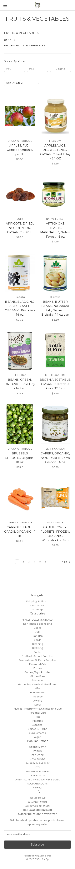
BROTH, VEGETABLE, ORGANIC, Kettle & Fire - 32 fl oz (55, 384)
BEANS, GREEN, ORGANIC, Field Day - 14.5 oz (20, 384)
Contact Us (37, 605)
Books (38, 627)
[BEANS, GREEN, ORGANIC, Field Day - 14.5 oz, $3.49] (20, 350)
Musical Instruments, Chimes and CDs (37, 708)
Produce (37, 720)
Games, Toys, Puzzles (37, 672)
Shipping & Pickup (37, 601)
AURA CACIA (37, 775)
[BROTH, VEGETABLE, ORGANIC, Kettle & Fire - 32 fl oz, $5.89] (55, 350)
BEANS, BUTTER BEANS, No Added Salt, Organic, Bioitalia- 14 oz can (55, 308)
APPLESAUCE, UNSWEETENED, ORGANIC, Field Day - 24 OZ (55, 152)
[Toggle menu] (5, 5)
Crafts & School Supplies (37, 656)
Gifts (38, 688)
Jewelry (37, 700)
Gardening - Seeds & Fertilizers (37, 684)
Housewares (37, 692)
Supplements (37, 733)
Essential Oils (37, 664)
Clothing (37, 648)
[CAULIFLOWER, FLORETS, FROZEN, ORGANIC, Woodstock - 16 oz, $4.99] (55, 498)
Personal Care (37, 712)
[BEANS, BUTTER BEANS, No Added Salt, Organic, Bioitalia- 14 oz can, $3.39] (55, 272)
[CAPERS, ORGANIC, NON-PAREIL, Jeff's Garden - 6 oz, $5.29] (55, 424)
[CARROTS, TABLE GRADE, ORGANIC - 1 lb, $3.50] (20, 498)
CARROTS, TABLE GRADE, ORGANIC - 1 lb (20, 531)
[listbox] (28, 83)
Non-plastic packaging (37, 623)
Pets (37, 716)
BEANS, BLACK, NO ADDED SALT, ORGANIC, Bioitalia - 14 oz (20, 308)
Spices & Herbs (37, 729)
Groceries (37, 680)
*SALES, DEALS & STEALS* (37, 619)
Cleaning (37, 644)
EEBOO (37, 751)
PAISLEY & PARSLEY (37, 763)
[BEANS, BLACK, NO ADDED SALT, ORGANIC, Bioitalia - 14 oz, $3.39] (20, 272)
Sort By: (10, 82)
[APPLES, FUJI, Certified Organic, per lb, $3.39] (20, 116)
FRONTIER (37, 755)
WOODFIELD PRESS (38, 771)
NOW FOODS (37, 759)
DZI (37, 767)
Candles (37, 636)
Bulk (37, 632)
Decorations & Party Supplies (37, 660)
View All (37, 787)
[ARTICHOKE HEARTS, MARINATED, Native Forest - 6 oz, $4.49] (55, 194)
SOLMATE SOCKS (37, 783)
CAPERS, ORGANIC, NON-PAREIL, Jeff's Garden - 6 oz (55, 458)
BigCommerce (43, 855)
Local (37, 704)
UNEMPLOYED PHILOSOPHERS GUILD (37, 779)
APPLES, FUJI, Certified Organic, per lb (20, 150)
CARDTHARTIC (37, 747)
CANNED (9, 40)
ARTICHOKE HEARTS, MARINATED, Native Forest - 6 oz (55, 230)
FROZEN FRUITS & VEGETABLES (24, 45)
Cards (37, 640)
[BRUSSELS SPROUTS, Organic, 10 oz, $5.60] (20, 424)
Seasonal (37, 725)
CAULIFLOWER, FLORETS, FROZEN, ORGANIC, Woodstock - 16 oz (55, 533)
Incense (37, 696)
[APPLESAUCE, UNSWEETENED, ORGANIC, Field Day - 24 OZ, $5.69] (55, 116)
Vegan (37, 737)
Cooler (37, 652)
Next (65, 562)
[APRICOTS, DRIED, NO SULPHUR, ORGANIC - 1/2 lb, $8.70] (20, 194)
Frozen (37, 668)
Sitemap (37, 609)
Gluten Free (37, 676)
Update (60, 68)
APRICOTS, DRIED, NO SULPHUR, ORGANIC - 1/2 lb (20, 228)
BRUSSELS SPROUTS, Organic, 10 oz (19, 458)
